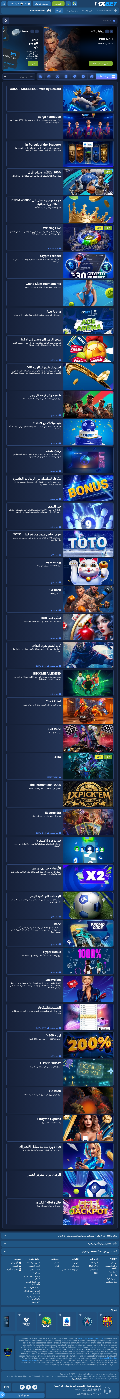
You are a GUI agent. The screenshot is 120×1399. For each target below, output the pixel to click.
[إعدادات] (27, 3)
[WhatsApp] (22, 1387)
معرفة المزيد (77, 1378)
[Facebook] (28, 1387)
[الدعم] (3, 3)
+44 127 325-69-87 (88, 1389)
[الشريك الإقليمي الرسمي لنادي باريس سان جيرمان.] (87, 1321)
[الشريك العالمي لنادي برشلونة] (107, 1321)
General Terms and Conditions (90, 1338)
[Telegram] (34, 1387)
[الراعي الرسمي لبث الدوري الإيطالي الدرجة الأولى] (66, 1321)
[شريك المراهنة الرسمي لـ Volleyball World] (26, 1321)
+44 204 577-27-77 (88, 1394)
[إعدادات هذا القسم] (5, 21)
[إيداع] (68, 3)
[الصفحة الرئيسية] (114, 20)
